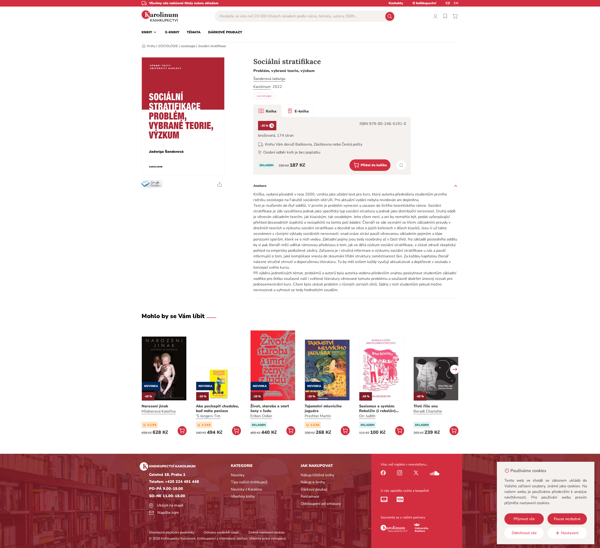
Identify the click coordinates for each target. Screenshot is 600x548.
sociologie (188, 46)
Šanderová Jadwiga (269, 78)
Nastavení (569, 533)
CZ (448, 3)
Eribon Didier (261, 416)
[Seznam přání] (445, 16)
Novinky (237, 475)
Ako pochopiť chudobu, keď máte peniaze (217, 408)
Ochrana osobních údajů (221, 532)
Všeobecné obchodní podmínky (171, 532)
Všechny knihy (243, 496)
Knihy (151, 46)
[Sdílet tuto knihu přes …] (220, 185)
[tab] (267, 111)
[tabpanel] (332, 146)
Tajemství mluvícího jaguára (323, 408)
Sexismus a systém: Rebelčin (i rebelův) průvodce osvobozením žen (380, 408)
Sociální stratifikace (212, 46)
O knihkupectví (424, 3)
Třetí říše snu (425, 406)
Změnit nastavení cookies (266, 532)
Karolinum (262, 86)
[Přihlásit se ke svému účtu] (435, 16)
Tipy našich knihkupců (249, 482)
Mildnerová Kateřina (159, 411)
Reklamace (310, 496)
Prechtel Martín (318, 416)
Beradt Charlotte (427, 411)
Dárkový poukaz (314, 489)
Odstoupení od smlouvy (321, 503)
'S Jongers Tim (208, 416)
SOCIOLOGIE (168, 46)
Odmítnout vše (524, 533)
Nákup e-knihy (313, 482)
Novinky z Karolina (246, 489)
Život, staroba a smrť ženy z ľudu (269, 408)
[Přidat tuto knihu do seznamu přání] (401, 165)
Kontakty (396, 3)
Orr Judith (367, 416)
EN (456, 3)
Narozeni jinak (155, 406)
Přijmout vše (524, 519)
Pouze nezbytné (567, 519)
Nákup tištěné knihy (317, 475)
